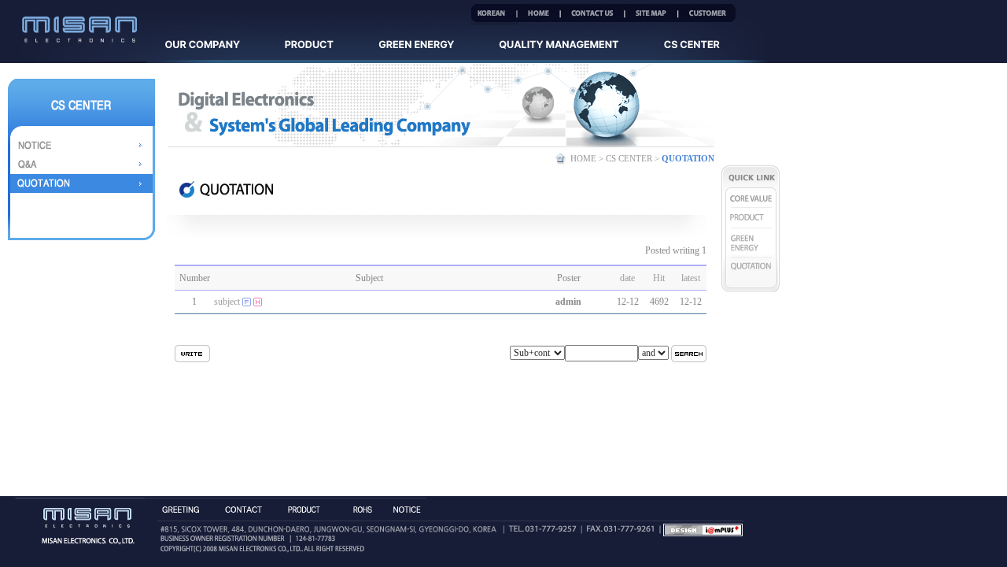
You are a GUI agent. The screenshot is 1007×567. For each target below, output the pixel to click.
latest (690, 278)
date (627, 278)
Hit (659, 278)
